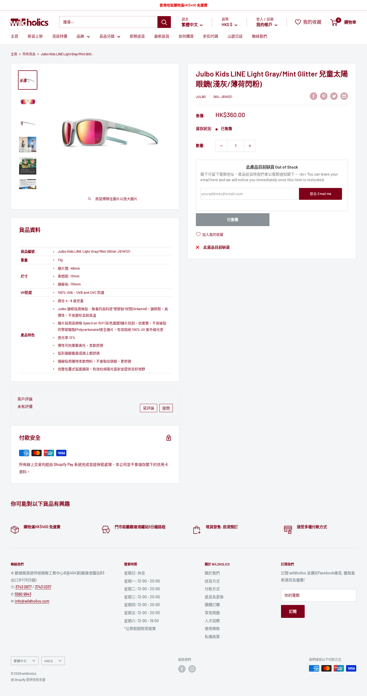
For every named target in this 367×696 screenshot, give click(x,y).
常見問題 (212, 612)
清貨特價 (59, 36)
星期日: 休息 (134, 573)
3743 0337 (43, 587)
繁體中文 (20, 661)
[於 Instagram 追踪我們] (192, 669)
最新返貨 (161, 36)
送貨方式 (212, 581)
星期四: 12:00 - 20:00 (142, 604)
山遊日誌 (235, 36)
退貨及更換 (214, 597)
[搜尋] (164, 22)
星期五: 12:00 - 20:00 (142, 612)
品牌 (80, 36)
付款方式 (212, 588)
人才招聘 (212, 620)
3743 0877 (23, 587)
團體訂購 (212, 604)
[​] (324, 96)
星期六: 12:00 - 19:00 (141, 620)
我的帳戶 (264, 24)
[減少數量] (221, 145)
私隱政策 (212, 636)
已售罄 (232, 219)
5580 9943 (23, 594)
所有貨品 (29, 54)
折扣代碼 (210, 36)
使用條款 (212, 628)
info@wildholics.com (32, 601)
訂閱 (293, 611)
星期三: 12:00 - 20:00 (142, 597)
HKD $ (48, 661)
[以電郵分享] (344, 96)
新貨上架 (35, 36)
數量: (200, 145)
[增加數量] (250, 145)
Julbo (201, 97)
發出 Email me (320, 194)
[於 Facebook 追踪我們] (182, 669)
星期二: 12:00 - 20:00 (142, 588)
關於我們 (212, 573)
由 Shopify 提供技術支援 (28, 680)
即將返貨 (137, 36)
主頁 (14, 36)
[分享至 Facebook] (313, 96)
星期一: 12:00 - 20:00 (142, 581)
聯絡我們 (259, 36)
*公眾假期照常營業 (140, 628)
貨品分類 (106, 36)
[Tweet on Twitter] (334, 96)
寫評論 (148, 408)
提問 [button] (166, 408)
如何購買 (186, 36)
